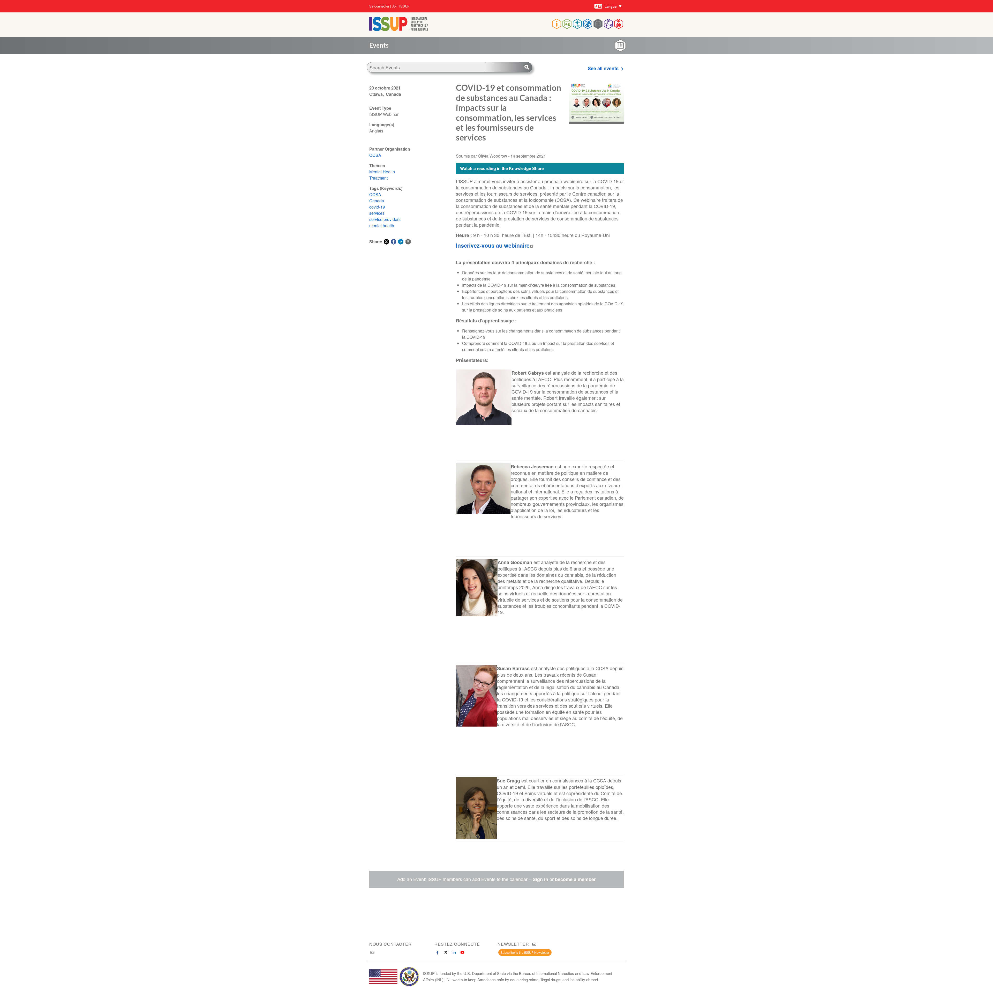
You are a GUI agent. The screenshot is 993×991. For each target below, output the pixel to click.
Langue (610, 6)
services (377, 213)
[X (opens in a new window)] (446, 952)
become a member (575, 879)
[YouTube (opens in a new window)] (462, 952)
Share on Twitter (386, 242)
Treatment (378, 178)
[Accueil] (398, 29)
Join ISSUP (401, 6)
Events (379, 45)
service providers (385, 219)
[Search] (509, 67)
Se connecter (379, 6)
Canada (376, 201)
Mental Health (382, 172)
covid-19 (377, 207)
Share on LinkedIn (401, 242)
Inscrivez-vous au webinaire (493, 245)
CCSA (375, 155)
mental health (381, 225)
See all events (603, 68)
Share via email (408, 242)
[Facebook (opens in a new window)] (437, 952)
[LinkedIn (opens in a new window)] (454, 952)
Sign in (540, 879)
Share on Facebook (393, 242)
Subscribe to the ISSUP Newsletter (525, 952)
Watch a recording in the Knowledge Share (502, 168)
